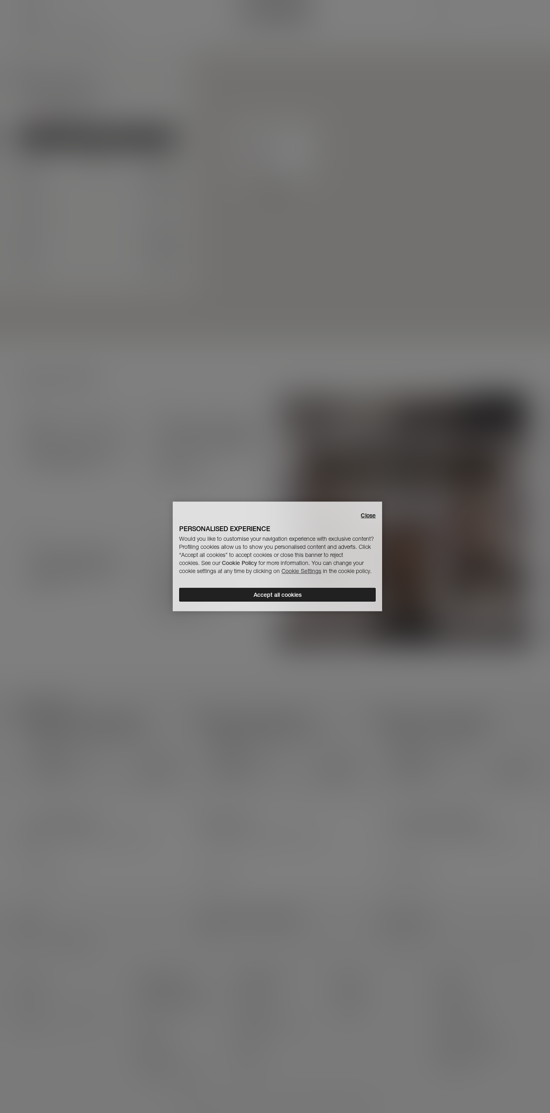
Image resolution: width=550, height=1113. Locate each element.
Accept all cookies (278, 594)
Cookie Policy (239, 563)
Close (368, 515)
